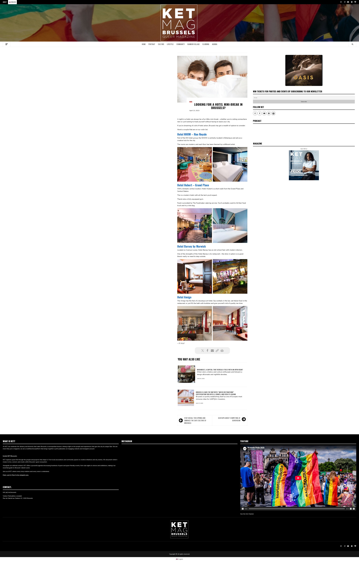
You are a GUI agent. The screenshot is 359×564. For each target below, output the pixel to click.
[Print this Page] (222, 350)
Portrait (151, 44)
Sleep (190, 101)
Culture (161, 44)
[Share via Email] (212, 350)
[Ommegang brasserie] (304, 70)
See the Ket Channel (247, 514)
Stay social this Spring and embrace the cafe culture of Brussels (195, 420)
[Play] (243, 509)
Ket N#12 (304, 149)
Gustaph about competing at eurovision (229, 419)
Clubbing (205, 44)
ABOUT (5, 2)
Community (180, 44)
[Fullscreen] (354, 509)
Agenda (214, 44)
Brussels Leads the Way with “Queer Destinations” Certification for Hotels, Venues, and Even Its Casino (216, 393)
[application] (298, 477)
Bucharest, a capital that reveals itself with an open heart (220, 370)
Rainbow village (193, 44)
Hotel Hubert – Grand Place (193, 185)
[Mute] (351, 509)
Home (144, 44)
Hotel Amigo (184, 297)
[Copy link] (217, 350)
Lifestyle (170, 44)
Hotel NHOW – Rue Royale (192, 134)
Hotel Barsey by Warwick (191, 246)
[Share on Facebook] (207, 350)
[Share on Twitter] (202, 350)
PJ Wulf (181, 343)
